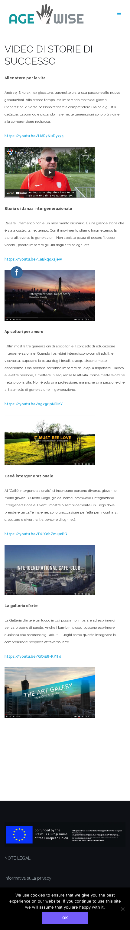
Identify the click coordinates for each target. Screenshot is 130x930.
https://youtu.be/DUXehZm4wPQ (36, 534)
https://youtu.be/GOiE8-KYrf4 (33, 656)
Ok (65, 918)
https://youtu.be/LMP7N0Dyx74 (34, 136)
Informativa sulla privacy (28, 878)
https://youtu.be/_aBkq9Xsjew (33, 259)
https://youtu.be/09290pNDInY (34, 404)
